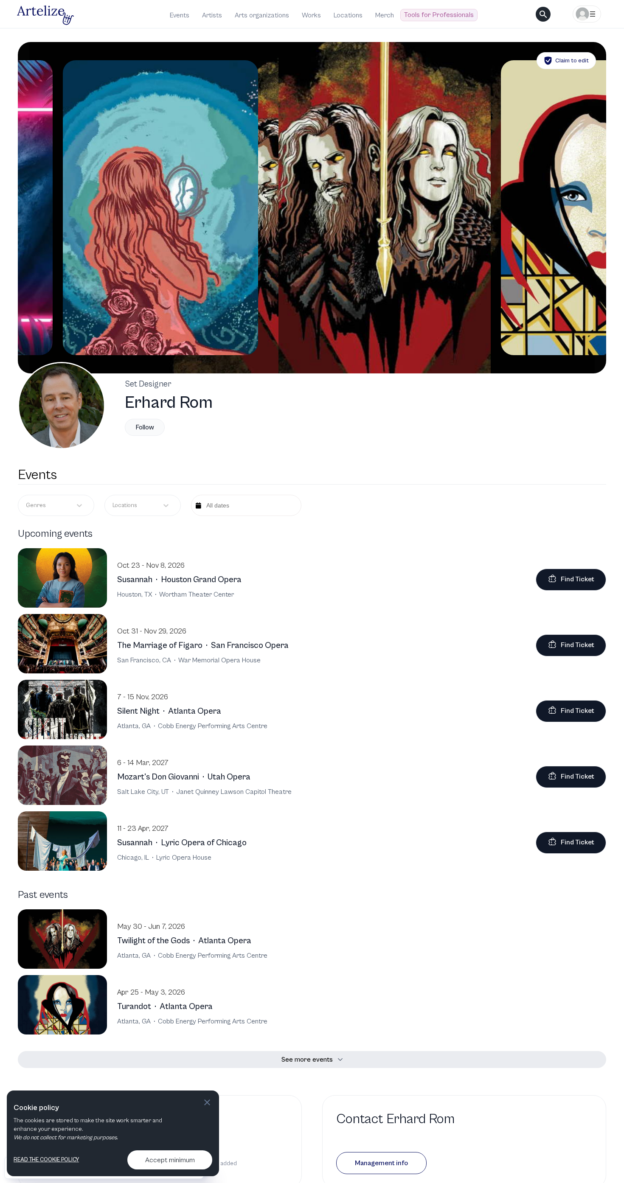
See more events (307, 1059)
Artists (212, 15)
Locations (348, 15)
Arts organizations (262, 15)
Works (311, 15)
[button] (381, 1163)
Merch (384, 15)
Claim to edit (572, 60)
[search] (543, 14)
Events (179, 15)
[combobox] (113, 505)
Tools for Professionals (439, 15)
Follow (144, 427)
